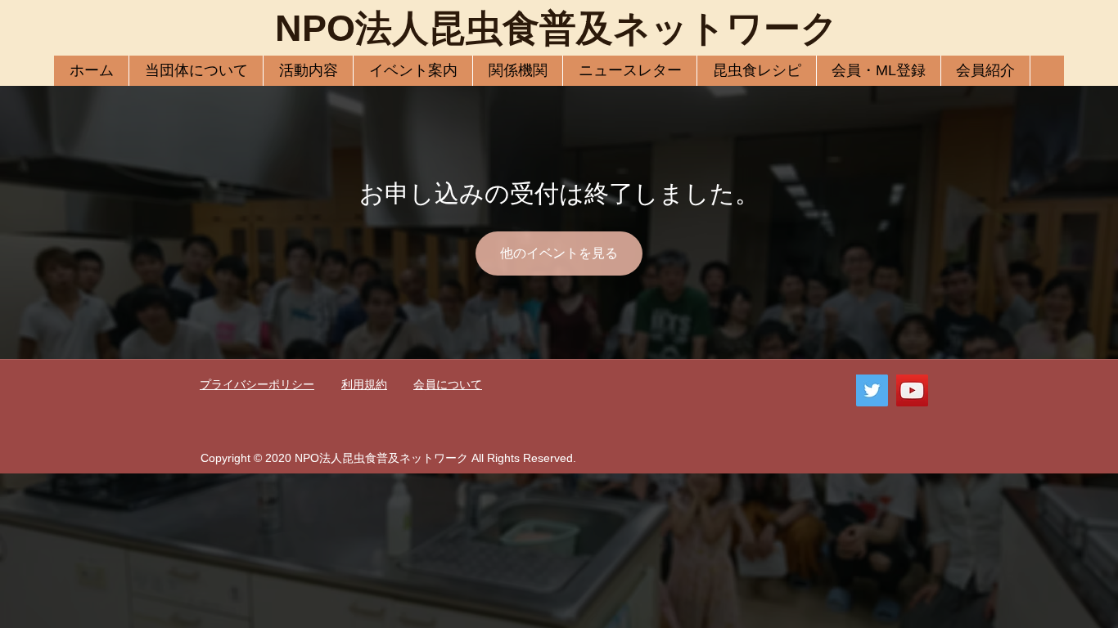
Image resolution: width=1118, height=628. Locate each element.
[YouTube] (912, 390)
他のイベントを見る (559, 253)
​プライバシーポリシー (257, 384)
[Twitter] (872, 390)
